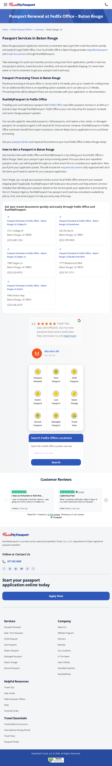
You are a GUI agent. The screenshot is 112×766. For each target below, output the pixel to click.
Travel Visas (9, 735)
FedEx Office (56, 105)
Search (56, 462)
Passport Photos (11, 741)
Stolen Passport (11, 650)
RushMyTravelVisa (66, 668)
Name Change (11, 662)
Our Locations (64, 650)
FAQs (6, 705)
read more (70, 336)
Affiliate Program (66, 633)
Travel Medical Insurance (16, 724)
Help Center (9, 693)
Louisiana (39, 29)
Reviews (61, 644)
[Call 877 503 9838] (106, 4)
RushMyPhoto (64, 674)
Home (5, 29)
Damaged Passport (13, 656)
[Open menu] (5, 4)
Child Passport (11, 638)
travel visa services (17, 54)
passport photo (20, 141)
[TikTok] (27, 569)
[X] (33, 569)
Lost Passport (10, 644)
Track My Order (11, 710)
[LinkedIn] (16, 569)
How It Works (64, 662)
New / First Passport (13, 633)
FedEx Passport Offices (21, 29)
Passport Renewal (12, 627)
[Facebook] (4, 569)
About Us (62, 627)
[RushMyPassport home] (56, 5)
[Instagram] (10, 569)
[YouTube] (21, 569)
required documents (72, 167)
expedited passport (97, 49)
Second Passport (12, 668)
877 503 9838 (13, 561)
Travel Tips (9, 687)
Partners (62, 638)
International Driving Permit (17, 730)
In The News (63, 656)
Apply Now (56, 596)
